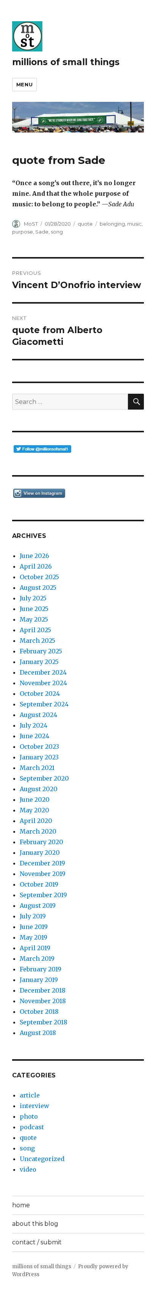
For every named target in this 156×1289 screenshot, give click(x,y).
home (21, 1205)
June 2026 (34, 556)
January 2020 (40, 852)
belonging (112, 224)
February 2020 (41, 842)
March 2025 (37, 640)
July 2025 (33, 598)
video (28, 1169)
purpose (22, 232)
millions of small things (66, 62)
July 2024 (33, 725)
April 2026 (36, 566)
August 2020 (39, 789)
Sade (41, 232)
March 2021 (37, 768)
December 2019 (42, 863)
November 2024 (43, 683)
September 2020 (44, 778)
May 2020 (34, 810)
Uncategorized (42, 1159)
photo (29, 1116)
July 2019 (33, 916)
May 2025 (34, 619)
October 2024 (40, 693)
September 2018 (43, 1022)
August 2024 (38, 715)
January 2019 (39, 980)
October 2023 (39, 746)
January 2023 (39, 757)
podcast (32, 1127)
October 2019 (39, 884)
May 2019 (33, 937)
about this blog (35, 1223)
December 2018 (43, 990)
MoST (31, 224)
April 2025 (35, 630)
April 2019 (35, 948)
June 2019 (34, 927)
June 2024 (34, 736)
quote (85, 224)
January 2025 (39, 662)
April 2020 (36, 821)
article (30, 1095)
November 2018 (43, 1001)
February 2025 (41, 651)
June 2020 (35, 799)
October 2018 (39, 1011)
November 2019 (43, 874)
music (134, 224)
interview (34, 1106)
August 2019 (38, 905)
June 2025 (34, 609)
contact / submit (37, 1242)
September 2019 (43, 895)
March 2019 (37, 958)
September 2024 (44, 704)
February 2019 (40, 969)
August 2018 (38, 1032)
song (57, 232)
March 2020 (38, 831)
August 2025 (38, 587)
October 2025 (39, 577)
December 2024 (43, 672)
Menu (24, 84)
